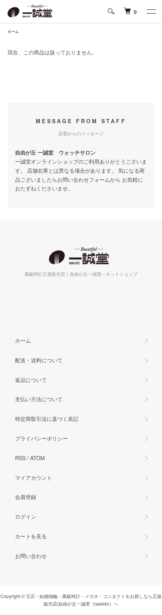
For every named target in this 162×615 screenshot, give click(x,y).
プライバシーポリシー (41, 438)
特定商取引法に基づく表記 (46, 418)
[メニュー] (150, 11)
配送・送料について (39, 360)
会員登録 (25, 497)
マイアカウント (33, 477)
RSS (20, 458)
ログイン (25, 516)
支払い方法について (39, 399)
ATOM (37, 458)
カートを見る (31, 536)
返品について (31, 379)
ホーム (13, 31)
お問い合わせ (31, 555)
